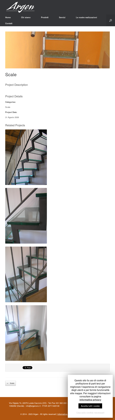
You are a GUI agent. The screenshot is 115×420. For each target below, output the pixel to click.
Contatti (8, 23)
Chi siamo (26, 17)
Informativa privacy (66, 414)
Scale (11, 74)
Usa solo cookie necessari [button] (90, 412)
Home (8, 17)
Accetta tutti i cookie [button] (90, 405)
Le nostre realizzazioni (86, 17)
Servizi (62, 17)
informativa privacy (90, 399)
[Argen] (24, 7)
